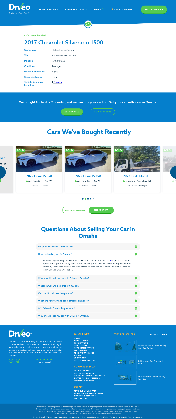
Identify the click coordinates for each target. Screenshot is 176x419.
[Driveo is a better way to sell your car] (19, 336)
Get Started (72, 112)
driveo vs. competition (87, 378)
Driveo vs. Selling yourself (89, 375)
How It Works (102, 112)
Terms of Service (64, 417)
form (108, 260)
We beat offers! (82, 371)
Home (77, 338)
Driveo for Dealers (84, 360)
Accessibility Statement (81, 417)
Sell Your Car (101, 210)
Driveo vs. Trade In (84, 373)
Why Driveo (80, 350)
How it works (82, 340)
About (77, 355)
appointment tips (84, 348)
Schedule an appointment (88, 393)
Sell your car (154, 9)
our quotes (80, 345)
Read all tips (158, 334)
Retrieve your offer (85, 391)
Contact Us (80, 398)
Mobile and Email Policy (99, 417)
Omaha (57, 82)
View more (75, 210)
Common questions (85, 396)
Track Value (81, 343)
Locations (80, 358)
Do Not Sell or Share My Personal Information (126, 417)
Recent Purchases (84, 353)
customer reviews (84, 380)
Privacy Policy (52, 417)
